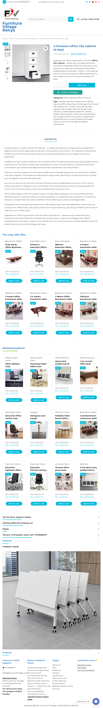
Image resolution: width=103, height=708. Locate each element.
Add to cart (82, 85)
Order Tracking (59, 681)
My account (58, 676)
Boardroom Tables (13, 241)
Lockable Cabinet (68, 112)
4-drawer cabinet (65, 101)
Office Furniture (16, 39)
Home (5, 39)
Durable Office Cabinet (83, 101)
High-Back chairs (38, 241)
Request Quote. (84, 665)
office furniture (70, 117)
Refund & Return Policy (63, 686)
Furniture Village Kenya (12, 26)
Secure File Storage (69, 122)
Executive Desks (62, 241)
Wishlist (56, 689)
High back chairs (12, 464)
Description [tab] (50, 139)
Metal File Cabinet (83, 112)
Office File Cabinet (82, 114)
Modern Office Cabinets (63, 114)
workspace (14, 178)
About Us (57, 665)
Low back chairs (62, 464)
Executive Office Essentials (64, 104)
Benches (84, 464)
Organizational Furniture (63, 119)
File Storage (82, 104)
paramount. (64, 189)
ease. (44, 224)
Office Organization (86, 117)
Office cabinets (30, 39)
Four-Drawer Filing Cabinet (75, 107)
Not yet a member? (86, 670)
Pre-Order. (82, 668)
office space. (25, 210)
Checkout (57, 670)
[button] (45, 48)
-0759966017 (24, 2)
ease (55, 79)
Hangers (34, 412)
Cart (54, 668)
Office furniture (59, 678)
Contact (56, 673)
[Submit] (70, 19)
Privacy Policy (59, 683)
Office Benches (62, 358)
